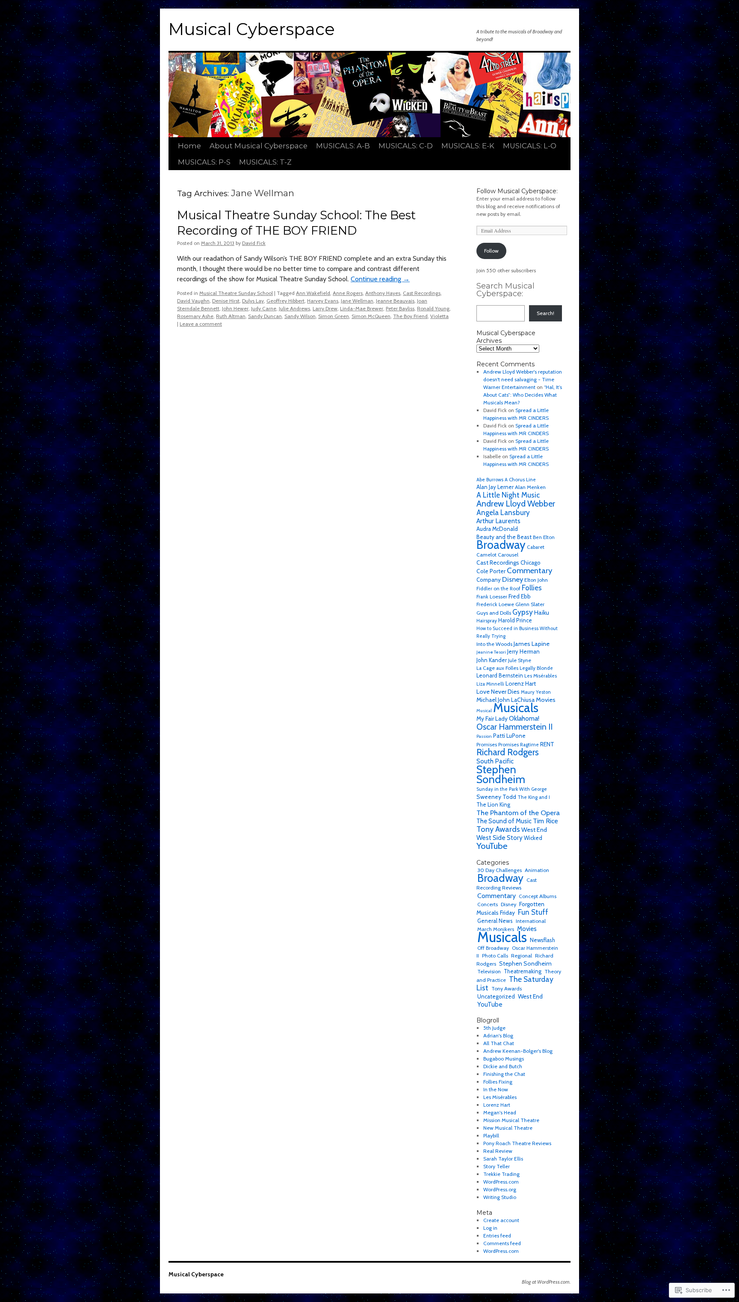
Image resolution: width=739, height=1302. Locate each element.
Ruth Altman (230, 316)
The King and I (533, 797)
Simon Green (333, 316)
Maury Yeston (536, 692)
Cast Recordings (421, 293)
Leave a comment (201, 324)
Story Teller (496, 1166)
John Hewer (235, 308)
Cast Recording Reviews (506, 884)
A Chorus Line (520, 480)
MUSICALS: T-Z (265, 162)
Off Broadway (493, 948)
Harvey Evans (322, 301)
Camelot (486, 554)
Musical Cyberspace (251, 29)
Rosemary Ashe (195, 316)
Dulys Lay (253, 301)
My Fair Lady (492, 718)
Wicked (533, 838)
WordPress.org (499, 1189)
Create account (501, 1220)
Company (488, 579)
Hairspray (486, 621)
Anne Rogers (348, 293)
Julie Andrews (294, 308)
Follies (532, 587)
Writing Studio (499, 1197)
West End (534, 830)
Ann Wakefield (313, 293)
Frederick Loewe (495, 604)
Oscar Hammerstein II (514, 727)
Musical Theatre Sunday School (236, 293)
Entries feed (497, 1235)
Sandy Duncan (265, 316)
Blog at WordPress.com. (546, 1281)
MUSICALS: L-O (529, 145)
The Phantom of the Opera (518, 812)
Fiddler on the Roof (498, 589)
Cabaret (535, 547)
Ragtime (529, 745)
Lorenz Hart (520, 683)
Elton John (536, 580)
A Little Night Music (508, 494)
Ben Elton (544, 537)
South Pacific (495, 761)
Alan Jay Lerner (495, 487)
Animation (537, 870)
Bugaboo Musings (503, 1058)
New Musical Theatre (507, 1128)
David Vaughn (193, 301)
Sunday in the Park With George (511, 789)
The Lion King (493, 804)
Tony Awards (498, 829)
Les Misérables (540, 676)
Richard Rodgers (507, 752)
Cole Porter (490, 571)
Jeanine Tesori (491, 652)
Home (189, 145)
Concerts (487, 904)
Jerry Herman (523, 651)
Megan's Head (499, 1112)
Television (489, 971)
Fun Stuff (533, 911)
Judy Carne (263, 308)
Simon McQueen (371, 316)
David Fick (254, 243)
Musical (484, 710)
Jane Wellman (357, 301)
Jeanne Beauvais (395, 301)
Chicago (530, 562)
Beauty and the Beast (504, 536)
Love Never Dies (498, 691)
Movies (546, 700)
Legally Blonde (536, 668)
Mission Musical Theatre (511, 1120)
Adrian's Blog (498, 1035)
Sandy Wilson (300, 316)
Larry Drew (325, 308)
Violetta (439, 316)
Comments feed (502, 1243)
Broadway (501, 545)
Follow (491, 250)
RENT (547, 744)
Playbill (491, 1135)
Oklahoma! (524, 718)
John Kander (491, 660)
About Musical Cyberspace (258, 145)
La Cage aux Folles (497, 668)
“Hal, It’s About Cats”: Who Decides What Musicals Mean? (522, 395)
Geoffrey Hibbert (285, 301)
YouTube (492, 845)
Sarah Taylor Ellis (503, 1158)
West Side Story (499, 838)
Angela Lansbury (503, 512)
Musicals (515, 707)
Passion (484, 736)
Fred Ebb (519, 596)
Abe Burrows (489, 480)
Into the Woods (494, 644)
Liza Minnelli (490, 684)
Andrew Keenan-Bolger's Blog (518, 1051)
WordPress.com (501, 1181)
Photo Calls (495, 955)
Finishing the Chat (504, 1074)
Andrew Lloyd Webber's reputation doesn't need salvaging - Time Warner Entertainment (522, 379)
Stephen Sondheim (500, 774)
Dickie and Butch (502, 1066)
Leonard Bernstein (499, 675)
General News (495, 920)
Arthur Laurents (498, 521)
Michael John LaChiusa (505, 699)
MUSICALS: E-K (467, 145)
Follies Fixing (497, 1081)
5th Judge (494, 1028)
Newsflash (542, 940)
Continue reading (380, 279)
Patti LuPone (509, 735)
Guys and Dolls (493, 613)
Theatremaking (522, 971)
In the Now (495, 1089)
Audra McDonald (497, 529)
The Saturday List (514, 983)
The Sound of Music (504, 821)
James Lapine (532, 644)
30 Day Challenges (499, 870)
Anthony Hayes (382, 293)
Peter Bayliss (400, 308)
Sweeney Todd (496, 796)
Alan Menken (530, 487)
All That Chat (498, 1043)
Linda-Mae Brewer (361, 308)
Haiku (541, 612)
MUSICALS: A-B (343, 145)
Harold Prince (515, 620)
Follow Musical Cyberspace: (517, 191)
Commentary (529, 570)
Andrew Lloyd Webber (515, 503)
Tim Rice (545, 821)
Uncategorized (496, 996)
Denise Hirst (225, 301)
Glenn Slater (529, 604)
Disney (512, 579)
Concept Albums (537, 896)
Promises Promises (497, 744)
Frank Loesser (491, 596)
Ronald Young (433, 308)
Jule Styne (519, 660)
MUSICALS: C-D (405, 145)
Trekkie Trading (501, 1174)
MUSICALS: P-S (204, 162)
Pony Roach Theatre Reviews (517, 1143)
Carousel (508, 554)
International (531, 921)
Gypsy (522, 611)
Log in (490, 1228)
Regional (521, 955)
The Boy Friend (410, 316)
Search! (545, 313)
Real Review (497, 1151)
